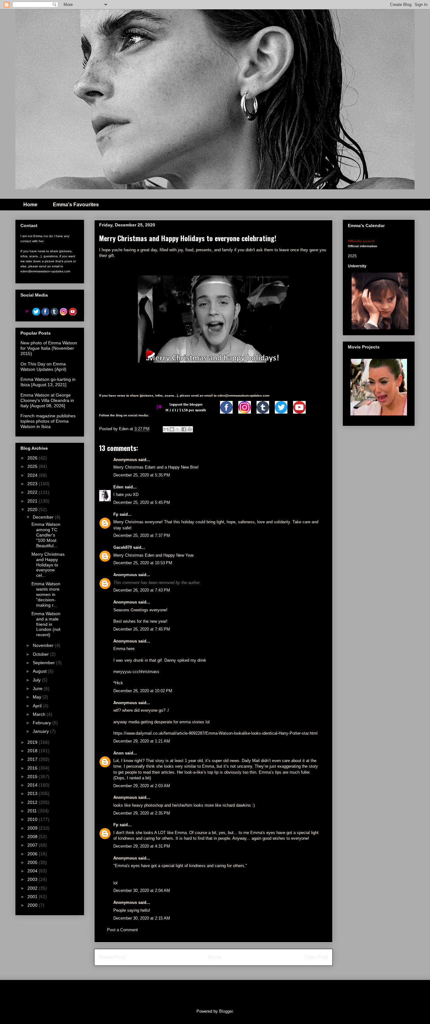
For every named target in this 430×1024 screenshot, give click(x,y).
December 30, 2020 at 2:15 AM (141, 918)
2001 (33, 896)
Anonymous (125, 574)
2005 (33, 862)
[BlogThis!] (172, 429)
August (40, 671)
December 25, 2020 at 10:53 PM (142, 562)
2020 (33, 509)
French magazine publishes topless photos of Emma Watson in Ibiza (48, 421)
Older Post (316, 957)
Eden (118, 487)
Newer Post (112, 957)
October (41, 654)
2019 (33, 742)
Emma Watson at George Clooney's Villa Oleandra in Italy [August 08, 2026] (47, 400)
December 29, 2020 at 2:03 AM (141, 785)
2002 (33, 888)
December (44, 517)
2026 (33, 457)
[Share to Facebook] (184, 429)
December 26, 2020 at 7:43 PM (141, 590)
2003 (33, 879)
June (38, 688)
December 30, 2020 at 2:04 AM (141, 890)
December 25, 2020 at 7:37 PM (141, 535)
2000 (33, 905)
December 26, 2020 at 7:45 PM (141, 629)
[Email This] (166, 429)
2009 (33, 828)
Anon (118, 753)
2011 (32, 810)
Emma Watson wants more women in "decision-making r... (45, 594)
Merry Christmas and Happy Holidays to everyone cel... (48, 565)
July (37, 679)
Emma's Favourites (76, 204)
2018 (33, 750)
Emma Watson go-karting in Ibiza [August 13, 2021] (48, 382)
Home (30, 204)
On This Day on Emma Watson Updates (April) (43, 366)
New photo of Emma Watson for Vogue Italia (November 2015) (48, 348)
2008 (33, 836)
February (42, 722)
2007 (33, 845)
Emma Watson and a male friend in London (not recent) (45, 624)
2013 (33, 793)
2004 (33, 870)
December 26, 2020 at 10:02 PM (142, 690)
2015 (33, 776)
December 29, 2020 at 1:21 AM (141, 741)
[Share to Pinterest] (190, 429)
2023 (33, 483)
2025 (33, 466)
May (37, 696)
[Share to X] (178, 429)
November (44, 645)
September (44, 662)
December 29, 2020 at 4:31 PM (141, 846)
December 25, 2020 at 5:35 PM (141, 475)
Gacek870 (122, 547)
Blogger (226, 1011)
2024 (33, 475)
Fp (115, 514)
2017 (33, 759)
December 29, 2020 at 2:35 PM (141, 813)
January (41, 731)
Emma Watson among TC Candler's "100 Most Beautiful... (45, 535)
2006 (33, 853)
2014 (33, 784)
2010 (33, 819)
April (38, 705)
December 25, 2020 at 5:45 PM (141, 502)
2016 (33, 768)
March (40, 714)
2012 (33, 802)
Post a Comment (122, 929)
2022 (33, 492)
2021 (33, 501)
